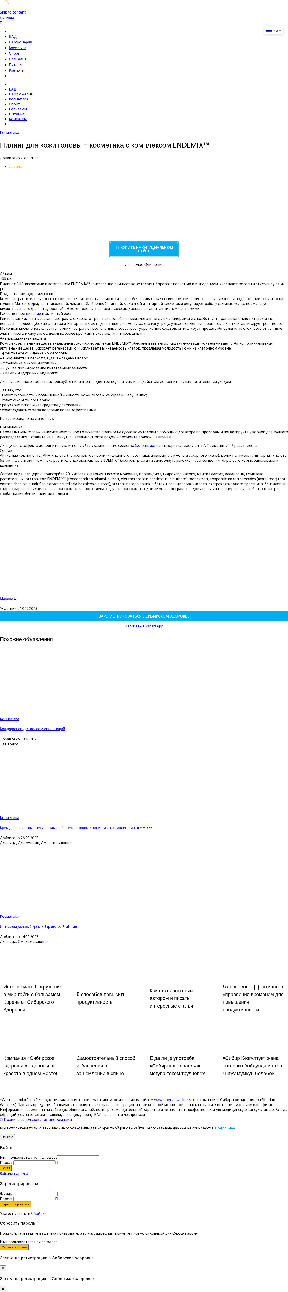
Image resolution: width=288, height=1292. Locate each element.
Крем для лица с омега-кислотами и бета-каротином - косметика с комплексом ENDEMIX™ (76, 827)
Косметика (17, 47)
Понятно (7, 1137)
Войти (39, 1213)
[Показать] (56, 1162)
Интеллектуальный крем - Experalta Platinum (39, 926)
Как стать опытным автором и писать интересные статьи (171, 998)
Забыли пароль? (14, 1173)
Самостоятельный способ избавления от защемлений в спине (105, 1065)
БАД (13, 36)
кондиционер (148, 445)
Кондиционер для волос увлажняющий (32, 728)
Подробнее (225, 1128)
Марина (6, 598)
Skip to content (13, 12)
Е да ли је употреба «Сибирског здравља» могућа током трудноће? (177, 1065)
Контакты (17, 70)
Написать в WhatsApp (144, 626)
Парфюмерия (20, 42)
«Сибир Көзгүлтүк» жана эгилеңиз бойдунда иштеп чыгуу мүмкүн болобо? (252, 1065)
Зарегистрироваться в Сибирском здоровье (144, 616)
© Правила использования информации (36, 1119)
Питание (16, 64)
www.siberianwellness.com (176, 1099)
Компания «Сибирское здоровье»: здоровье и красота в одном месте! (30, 1065)
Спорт (14, 53)
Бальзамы (17, 59)
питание (33, 313)
